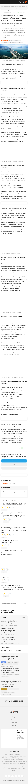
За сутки (3, 650)
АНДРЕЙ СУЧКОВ (7, 540)
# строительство (17, 40)
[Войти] (26, 2)
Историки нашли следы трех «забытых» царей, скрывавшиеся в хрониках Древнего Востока (11, 658)
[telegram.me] (19, 776)
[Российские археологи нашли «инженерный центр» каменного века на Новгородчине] (24, 670)
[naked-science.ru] (22, 776)
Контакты (14, 719)
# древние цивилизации (7, 664)
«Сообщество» (4, 8)
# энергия (20, 42)
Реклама (14, 725)
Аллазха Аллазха (9, 585)
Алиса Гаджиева (13, 625)
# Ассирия (16, 662)
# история (15, 664)
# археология (10, 662)
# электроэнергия (12, 42)
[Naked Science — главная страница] (7, 2)
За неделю (11, 650)
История (3, 662)
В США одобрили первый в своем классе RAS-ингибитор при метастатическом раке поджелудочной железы (11, 683)
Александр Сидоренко (11, 512)
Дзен (14, 464)
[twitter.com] (6, 776)
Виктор (5, 525)
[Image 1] (6, 562)
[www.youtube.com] (12, 776)
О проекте (14, 722)
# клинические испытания (13, 689)
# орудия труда (5, 676)
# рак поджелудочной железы (8, 692)
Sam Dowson (6, 500)
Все (26, 611)
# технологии (4, 42)
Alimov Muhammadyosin (9, 550)
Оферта (14, 717)
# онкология (4, 690)
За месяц (18, 650)
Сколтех (12, 634)
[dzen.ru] (15, 776)
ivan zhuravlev (7, 575)
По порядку (12, 483)
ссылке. (22, 8)
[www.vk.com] (9, 776)
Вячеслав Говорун (8, 10)
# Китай (10, 40)
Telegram (14, 460)
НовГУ (4, 674)
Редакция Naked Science (15, 643)
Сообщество (4, 40)
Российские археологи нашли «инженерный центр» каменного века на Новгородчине (10, 670)
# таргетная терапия (6, 694)
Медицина (4, 689)
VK (14, 468)
